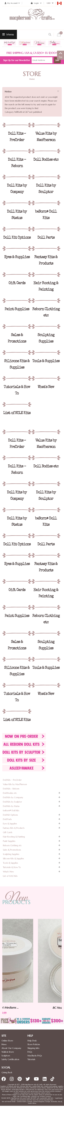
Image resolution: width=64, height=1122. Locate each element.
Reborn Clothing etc (12, 845)
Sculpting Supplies (11, 854)
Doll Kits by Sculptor (12, 801)
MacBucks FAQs (34, 1055)
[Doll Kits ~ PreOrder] (16, 125)
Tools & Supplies (10, 863)
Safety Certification (10, 1059)
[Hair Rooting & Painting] (45, 274)
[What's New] (45, 378)
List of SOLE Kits (10, 876)
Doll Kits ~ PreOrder (12, 780)
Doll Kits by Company (13, 797)
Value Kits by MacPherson (15, 784)
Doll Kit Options (10, 815)
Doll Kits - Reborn (11, 788)
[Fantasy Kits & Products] (45, 248)
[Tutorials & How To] (16, 378)
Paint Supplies (9, 841)
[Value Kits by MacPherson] (45, 125)
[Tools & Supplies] (45, 352)
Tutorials (31, 1059)
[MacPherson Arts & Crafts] (32, 18)
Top (60, 57)
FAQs (29, 1052)
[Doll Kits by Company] (16, 177)
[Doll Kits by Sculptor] (45, 177)
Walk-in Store (8, 1052)
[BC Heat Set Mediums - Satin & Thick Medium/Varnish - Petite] (32, 961)
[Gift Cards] (16, 274)
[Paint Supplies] (16, 300)
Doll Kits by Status (11, 806)
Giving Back (7, 1072)
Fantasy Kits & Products (14, 828)
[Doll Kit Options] (16, 229)
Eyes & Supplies (10, 823)
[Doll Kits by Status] (16, 203)
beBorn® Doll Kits (11, 810)
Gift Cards (7, 832)
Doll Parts (7, 819)
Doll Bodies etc (10, 793)
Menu (10, 34)
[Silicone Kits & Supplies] (16, 352)
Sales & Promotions (12, 850)
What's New (8, 871)
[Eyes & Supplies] (16, 248)
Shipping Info (33, 1048)
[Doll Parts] (45, 229)
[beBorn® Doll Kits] (45, 203)
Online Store (7, 1040)
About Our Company (11, 1048)
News (4, 1044)
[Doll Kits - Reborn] (16, 151)
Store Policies (33, 1044)
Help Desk (32, 1040)
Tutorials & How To (12, 867)
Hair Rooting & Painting (14, 836)
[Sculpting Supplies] (45, 326)
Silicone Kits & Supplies (13, 858)
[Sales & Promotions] (16, 326)
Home (32, 79)
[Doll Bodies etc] (45, 151)
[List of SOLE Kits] (16, 404)
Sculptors (6, 1055)
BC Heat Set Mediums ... (33, 1007)
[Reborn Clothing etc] (45, 300)
